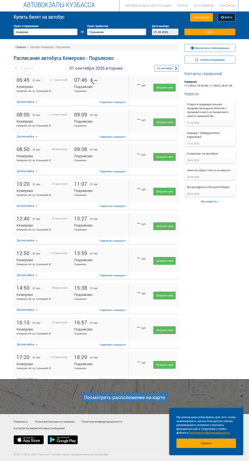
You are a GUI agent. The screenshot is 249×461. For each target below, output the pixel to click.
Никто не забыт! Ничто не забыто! (209, 170)
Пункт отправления (26, 26)
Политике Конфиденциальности (209, 433)
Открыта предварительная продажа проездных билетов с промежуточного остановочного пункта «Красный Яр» (208, 110)
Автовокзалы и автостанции (148, 6)
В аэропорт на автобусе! (202, 153)
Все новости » (210, 201)
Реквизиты (21, 421)
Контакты (227, 6)
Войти (228, 17)
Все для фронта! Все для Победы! (208, 187)
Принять (206, 443)
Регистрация (201, 17)
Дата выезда (160, 26)
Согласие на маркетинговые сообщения (39, 428)
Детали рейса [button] (26, 102)
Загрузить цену (164, 87)
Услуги (182, 6)
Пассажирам (204, 6)
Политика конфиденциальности (102, 421)
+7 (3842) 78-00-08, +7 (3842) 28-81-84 (208, 85)
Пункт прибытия (97, 26)
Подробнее (113, 102)
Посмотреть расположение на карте (124, 397)
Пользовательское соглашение (55, 421)
